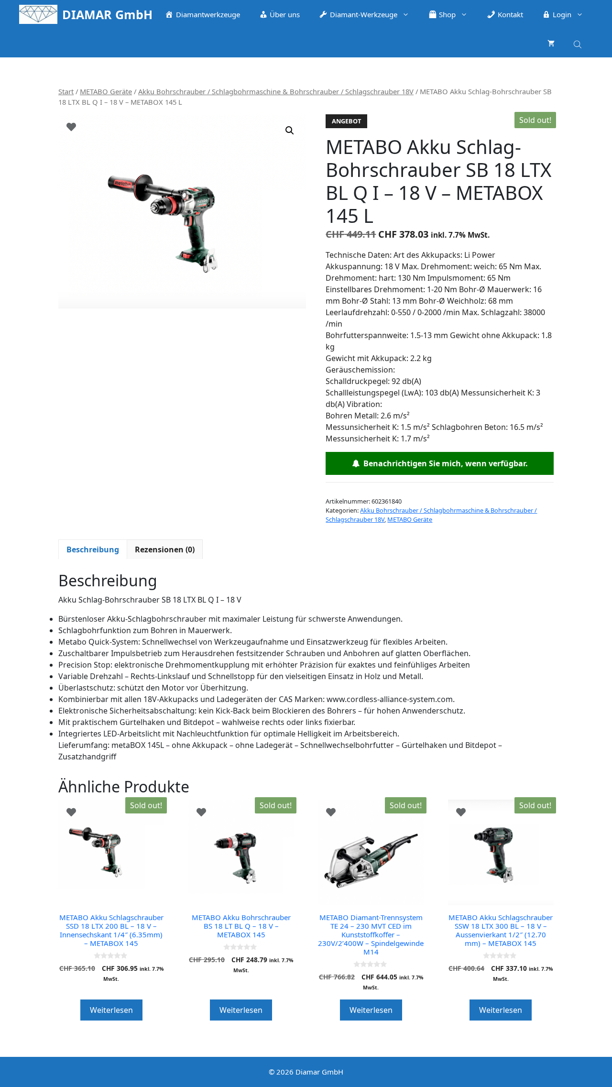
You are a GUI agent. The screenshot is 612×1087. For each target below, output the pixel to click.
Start (66, 91)
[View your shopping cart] (551, 43)
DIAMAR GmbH (107, 14)
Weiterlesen (111, 1010)
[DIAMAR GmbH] (38, 14)
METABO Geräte (106, 91)
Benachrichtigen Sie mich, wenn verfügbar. (444, 463)
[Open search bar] (578, 42)
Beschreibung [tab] (92, 549)
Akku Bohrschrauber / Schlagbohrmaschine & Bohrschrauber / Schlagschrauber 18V (276, 91)
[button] (289, 130)
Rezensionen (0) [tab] (165, 549)
